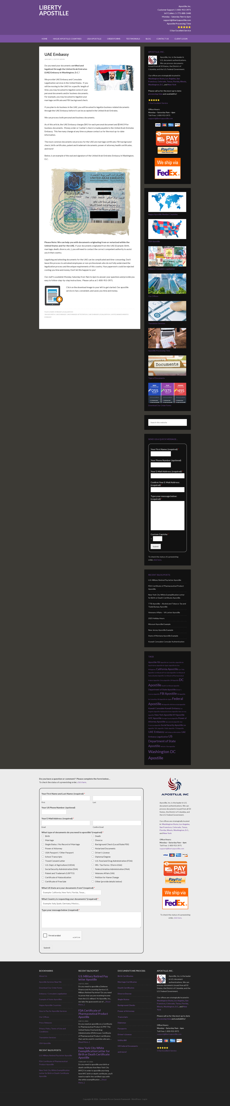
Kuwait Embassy (172, 708)
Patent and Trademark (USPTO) (59, 873)
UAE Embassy (56, 54)
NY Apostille (178, 714)
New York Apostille (163, 714)
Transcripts (123, 1017)
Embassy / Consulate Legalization (53, 993)
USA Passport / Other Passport (59, 852)
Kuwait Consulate (156, 708)
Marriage (49, 840)
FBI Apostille (168, 693)
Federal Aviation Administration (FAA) (112, 869)
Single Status (123, 999)
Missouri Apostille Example (159, 624)
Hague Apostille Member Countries (163, 214)
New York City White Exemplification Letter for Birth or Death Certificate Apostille (54, 1073)
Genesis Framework (122, 1099)
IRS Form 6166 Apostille (177, 704)
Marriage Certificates (127, 982)
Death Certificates (126, 988)
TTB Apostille (179, 728)
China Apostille (165, 680)
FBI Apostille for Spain (164, 699)
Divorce (98, 840)
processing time (155, 94)
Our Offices (153, 296)
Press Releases (45, 1023)
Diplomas (122, 1023)
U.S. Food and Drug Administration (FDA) (113, 861)
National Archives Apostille (169, 711)
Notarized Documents (105, 848)
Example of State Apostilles (50, 999)
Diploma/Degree (102, 856)
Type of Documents (156, 378)
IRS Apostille (166, 704)
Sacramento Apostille (173, 722)
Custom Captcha (160, 534)
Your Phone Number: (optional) (166, 460)
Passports (122, 1028)
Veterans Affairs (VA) (104, 873)
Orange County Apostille (170, 718)
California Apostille (167, 669)
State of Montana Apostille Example (163, 636)
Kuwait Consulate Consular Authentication (166, 641)
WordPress (136, 1099)
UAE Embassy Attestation (77, 314)
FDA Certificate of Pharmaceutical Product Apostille (93, 1013)
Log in (144, 1099)
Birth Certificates (125, 976)
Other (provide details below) (108, 881)
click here (157, 560)
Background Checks (126, 1005)
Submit (156, 546)
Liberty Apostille (54, 10)
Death (98, 836)
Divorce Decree (124, 993)
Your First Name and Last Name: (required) (63, 793)
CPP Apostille (174, 680)
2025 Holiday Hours (156, 618)
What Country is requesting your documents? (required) (70, 899)
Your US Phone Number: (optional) (58, 807)
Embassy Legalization (64, 312)
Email (44, 827)
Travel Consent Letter (55, 861)
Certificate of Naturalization (58, 877)
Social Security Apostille (172, 725)
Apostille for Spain (163, 665)
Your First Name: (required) (165, 449)
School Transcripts (53, 856)
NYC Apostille (154, 718)
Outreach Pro (105, 1099)
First (43, 802)
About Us (43, 976)
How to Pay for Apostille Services (53, 1011)
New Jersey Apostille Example (160, 630)
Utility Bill (122, 1040)
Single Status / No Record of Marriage (62, 844)
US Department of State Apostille (162, 741)
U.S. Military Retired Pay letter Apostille (164, 580)
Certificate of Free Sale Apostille (165, 673)
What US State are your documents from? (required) (68, 888)
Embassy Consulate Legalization (161, 269)
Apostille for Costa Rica (168, 662)
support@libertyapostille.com (177, 20)
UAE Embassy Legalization (99, 314)
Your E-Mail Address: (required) (167, 471)
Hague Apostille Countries (50, 1005)
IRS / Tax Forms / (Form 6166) (108, 865)
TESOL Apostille (169, 728)
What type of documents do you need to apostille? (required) (72, 832)
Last (94, 802)
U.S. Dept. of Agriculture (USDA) (60, 865)
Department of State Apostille (162, 689)
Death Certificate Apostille (170, 686)
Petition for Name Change (107, 877)
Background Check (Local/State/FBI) (112, 844)
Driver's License (102, 852)
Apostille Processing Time (179, 23)
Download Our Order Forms (159, 405)
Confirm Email (98, 827)
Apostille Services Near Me (50, 982)
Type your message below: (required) (164, 497)
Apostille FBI (154, 662)
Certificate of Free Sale (55, 881)
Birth (47, 836)
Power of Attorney (53, 848)
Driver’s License (125, 1034)
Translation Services (156, 323)
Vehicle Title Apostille (168, 746)
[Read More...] (84, 1042)
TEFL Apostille (159, 728)
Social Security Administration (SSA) (61, 869)
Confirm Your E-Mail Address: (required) (165, 483)
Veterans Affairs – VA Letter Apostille (164, 612)
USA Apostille (154, 241)
